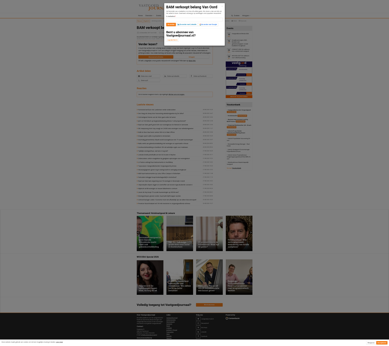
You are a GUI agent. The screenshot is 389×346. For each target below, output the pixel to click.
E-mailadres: (171, 16)
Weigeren (371, 343)
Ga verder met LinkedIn (187, 24)
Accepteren (382, 343)
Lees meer (59, 342)
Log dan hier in (172, 40)
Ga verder (171, 24)
